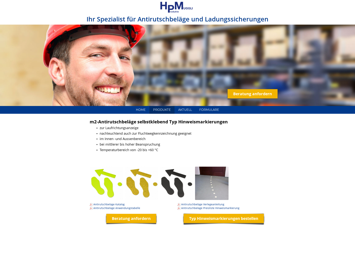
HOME (141, 110)
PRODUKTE (162, 110)
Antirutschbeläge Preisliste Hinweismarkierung (210, 208)
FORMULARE (209, 110)
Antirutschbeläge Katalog (109, 204)
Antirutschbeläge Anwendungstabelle (116, 208)
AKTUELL (185, 110)
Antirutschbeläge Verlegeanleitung (202, 204)
